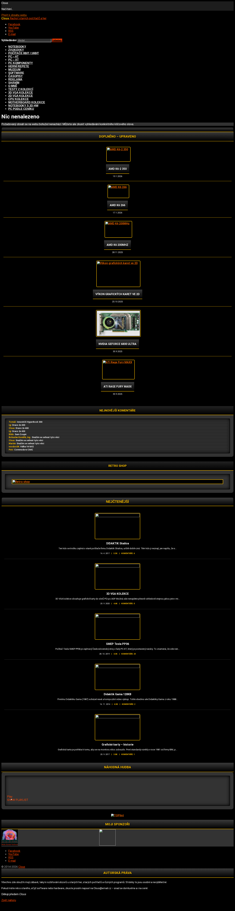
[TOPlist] (117, 815)
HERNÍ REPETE (18, 66)
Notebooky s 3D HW (23, 105)
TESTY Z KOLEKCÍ (20, 89)
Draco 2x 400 (18, 425)
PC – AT (13, 56)
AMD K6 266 (117, 205)
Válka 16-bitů (27, 446)
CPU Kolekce (18, 99)
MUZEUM (14, 69)
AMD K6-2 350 (118, 168)
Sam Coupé (20, 434)
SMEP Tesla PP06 (117, 644)
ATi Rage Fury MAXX (118, 386)
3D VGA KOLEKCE (20, 92)
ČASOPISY (15, 76)
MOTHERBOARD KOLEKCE (26, 102)
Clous (12, 428)
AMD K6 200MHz (117, 244)
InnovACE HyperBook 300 (29, 422)
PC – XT (13, 59)
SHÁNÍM (13, 82)
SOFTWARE (16, 72)
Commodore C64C (23, 450)
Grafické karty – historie (117, 744)
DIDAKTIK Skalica (117, 543)
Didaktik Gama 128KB (117, 694)
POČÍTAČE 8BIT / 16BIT (23, 53)
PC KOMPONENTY (20, 63)
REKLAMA (15, 79)
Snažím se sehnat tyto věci (45, 437)
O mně (12, 85)
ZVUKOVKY (16, 49)
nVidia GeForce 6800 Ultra (117, 344)
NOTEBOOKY (17, 46)
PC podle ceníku (21, 108)
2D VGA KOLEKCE (20, 95)
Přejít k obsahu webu (14, 15)
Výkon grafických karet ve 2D (117, 294)
